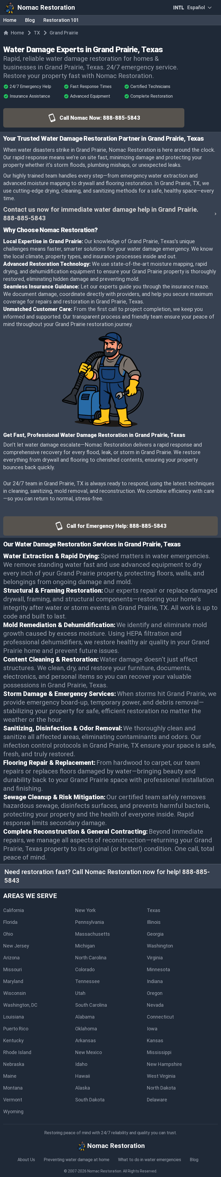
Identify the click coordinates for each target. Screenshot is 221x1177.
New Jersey (16, 946)
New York (85, 910)
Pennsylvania (89, 922)
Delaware (157, 1099)
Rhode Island (17, 1052)
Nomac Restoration (104, 1171)
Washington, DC (20, 1005)
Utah (80, 993)
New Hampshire (164, 1064)
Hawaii (82, 1076)
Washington (160, 946)
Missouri (12, 969)
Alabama (85, 1017)
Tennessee (87, 981)
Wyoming (13, 1111)
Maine (9, 1076)
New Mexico (88, 1052)
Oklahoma (86, 1028)
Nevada (155, 1005)
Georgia (155, 934)
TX (37, 33)
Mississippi (159, 1052)
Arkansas (85, 1040)
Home (9, 20)
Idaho (81, 1064)
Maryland (13, 981)
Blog (30, 20)
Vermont (12, 1099)
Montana (13, 1088)
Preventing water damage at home (76, 1159)
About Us (26, 1159)
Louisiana (13, 1017)
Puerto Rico (15, 1028)
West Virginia (161, 1076)
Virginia (155, 957)
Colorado (85, 969)
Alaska (82, 1088)
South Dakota (90, 1099)
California (13, 910)
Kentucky (13, 1040)
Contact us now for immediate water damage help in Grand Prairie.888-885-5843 (100, 214)
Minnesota (158, 969)
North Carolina (90, 957)
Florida (10, 922)
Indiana (155, 981)
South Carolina (91, 1005)
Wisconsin (14, 993)
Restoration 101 (61, 20)
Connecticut (160, 1017)
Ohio (8, 934)
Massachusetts (92, 934)
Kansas (155, 1040)
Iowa (152, 1028)
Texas (153, 910)
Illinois (154, 922)
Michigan (85, 946)
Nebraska (13, 1064)
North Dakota (161, 1088)
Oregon (155, 993)
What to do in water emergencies (149, 1159)
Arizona (11, 957)
